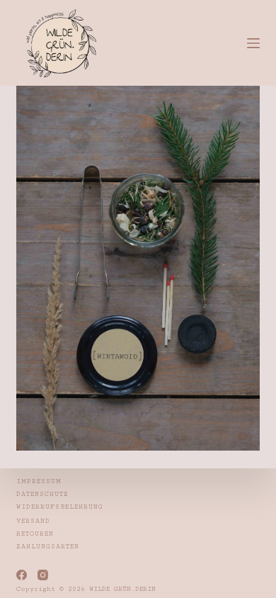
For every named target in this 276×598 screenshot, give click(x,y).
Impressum (39, 481)
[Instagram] (43, 575)
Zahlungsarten (47, 547)
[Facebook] (21, 575)
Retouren (35, 534)
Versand (33, 521)
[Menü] (253, 43)
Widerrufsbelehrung (59, 507)
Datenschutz (42, 494)
